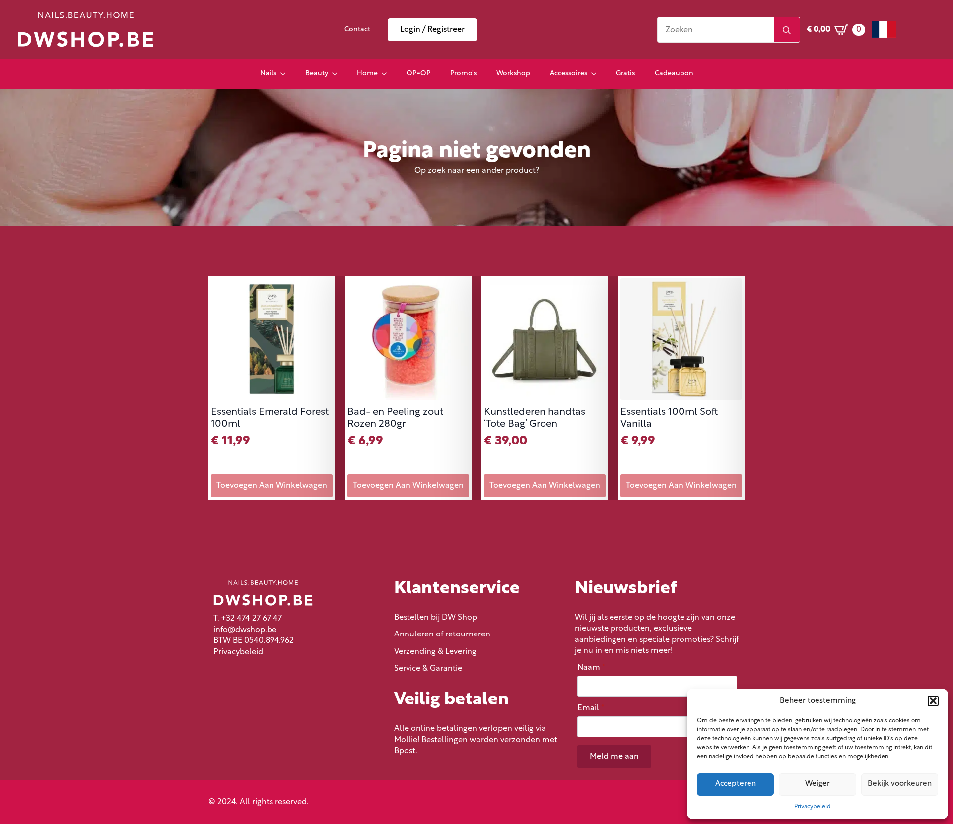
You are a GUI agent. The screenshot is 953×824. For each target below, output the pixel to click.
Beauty (316, 73)
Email (590, 708)
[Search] (787, 30)
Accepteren (735, 784)
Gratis (625, 73)
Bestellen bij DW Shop (435, 618)
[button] (933, 701)
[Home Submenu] (387, 74)
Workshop (513, 73)
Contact (357, 29)
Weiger (817, 784)
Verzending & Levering (435, 652)
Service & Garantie (428, 669)
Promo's (463, 73)
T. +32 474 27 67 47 (247, 619)
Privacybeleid (812, 807)
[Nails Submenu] (285, 74)
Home (367, 73)
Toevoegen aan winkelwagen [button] (271, 486)
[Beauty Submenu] (337, 74)
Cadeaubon (674, 73)
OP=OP (418, 73)
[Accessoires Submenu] (596, 74)
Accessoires (568, 73)
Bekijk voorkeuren (900, 784)
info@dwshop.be (244, 630)
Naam (591, 668)
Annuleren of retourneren (442, 634)
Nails (268, 73)
